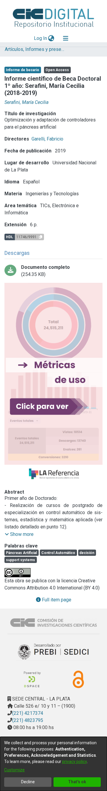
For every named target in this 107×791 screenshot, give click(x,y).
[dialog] (53, 764)
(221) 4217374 (27, 713)
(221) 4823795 (27, 720)
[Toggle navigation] (65, 38)
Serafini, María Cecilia (26, 102)
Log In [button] (41, 38)
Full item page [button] (56, 600)
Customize (14, 769)
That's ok (77, 781)
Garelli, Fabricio (47, 139)
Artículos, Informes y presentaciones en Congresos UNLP (34, 49)
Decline (28, 781)
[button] (19, 534)
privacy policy (74, 761)
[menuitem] (51, 38)
